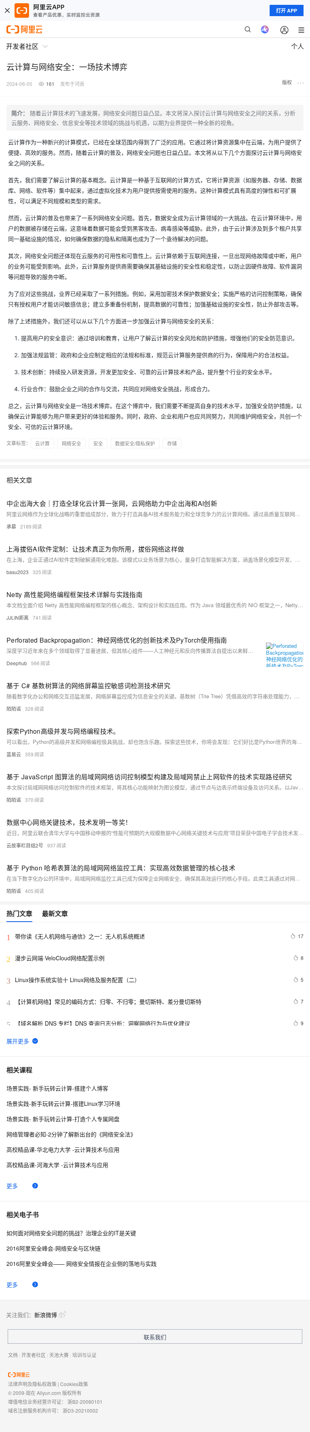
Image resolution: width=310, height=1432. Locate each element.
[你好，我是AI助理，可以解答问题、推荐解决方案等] (264, 29)
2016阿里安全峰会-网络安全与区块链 (53, 1248)
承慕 (11, 526)
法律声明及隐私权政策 (32, 1383)
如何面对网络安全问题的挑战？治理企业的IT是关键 (71, 1233)
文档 (13, 1354)
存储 (172, 443)
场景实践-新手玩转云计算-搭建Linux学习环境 (63, 1103)
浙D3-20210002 (80, 1410)
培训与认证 (84, 1354)
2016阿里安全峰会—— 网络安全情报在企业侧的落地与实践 (81, 1263)
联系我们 (155, 1337)
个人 (297, 46)
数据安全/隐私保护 (135, 443)
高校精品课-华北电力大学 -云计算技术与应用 (62, 1149)
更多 (12, 1186)
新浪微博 (45, 1315)
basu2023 (17, 571)
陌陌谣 (13, 708)
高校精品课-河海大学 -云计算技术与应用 (57, 1165)
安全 (98, 443)
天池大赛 (59, 1354)
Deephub (16, 663)
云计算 (42, 443)
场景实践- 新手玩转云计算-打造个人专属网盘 (62, 1119)
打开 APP (286, 10)
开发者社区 (33, 1354)
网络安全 (71, 443)
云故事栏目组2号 (24, 845)
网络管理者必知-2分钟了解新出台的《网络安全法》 (71, 1134)
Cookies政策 (74, 1383)
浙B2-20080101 (85, 1401)
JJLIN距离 (17, 617)
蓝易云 (13, 754)
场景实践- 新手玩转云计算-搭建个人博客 (57, 1088)
